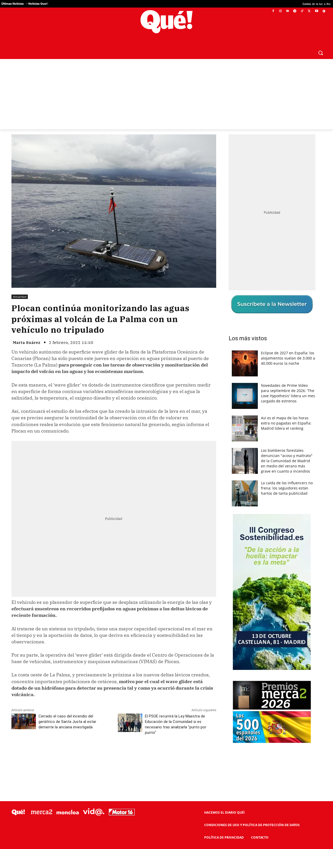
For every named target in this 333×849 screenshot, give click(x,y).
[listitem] (166, 411)
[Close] (256, 341)
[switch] (231, 423)
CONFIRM (130, 500)
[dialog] (166, 424)
